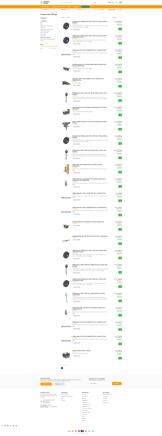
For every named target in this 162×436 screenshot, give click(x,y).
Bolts (41, 22)
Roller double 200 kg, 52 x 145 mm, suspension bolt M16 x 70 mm (89, 122)
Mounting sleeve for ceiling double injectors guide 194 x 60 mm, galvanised (89, 65)
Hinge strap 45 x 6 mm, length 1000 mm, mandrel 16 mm (89, 207)
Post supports (43, 34)
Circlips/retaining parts (45, 30)
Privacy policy (85, 410)
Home (41, 12)
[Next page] (71, 368)
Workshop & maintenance (58, 6)
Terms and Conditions (87, 408)
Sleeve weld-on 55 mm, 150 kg (81, 350)
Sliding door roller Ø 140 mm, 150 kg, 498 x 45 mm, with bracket (89, 93)
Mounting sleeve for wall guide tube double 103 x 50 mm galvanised (89, 108)
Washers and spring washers (46, 26)
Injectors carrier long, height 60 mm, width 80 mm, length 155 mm (88, 79)
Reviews (84, 420)
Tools (69, 6)
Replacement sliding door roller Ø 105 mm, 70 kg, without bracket (90, 136)
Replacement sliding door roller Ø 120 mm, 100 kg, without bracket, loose (89, 36)
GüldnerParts (85, 402)
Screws (41, 40)
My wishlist (105, 398)
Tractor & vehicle (44, 6)
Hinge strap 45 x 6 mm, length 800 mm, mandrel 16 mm (89, 50)
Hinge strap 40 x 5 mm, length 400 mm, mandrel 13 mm (89, 322)
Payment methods (86, 412)
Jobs (83, 416)
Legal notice (84, 414)
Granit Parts (84, 396)
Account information (107, 394)
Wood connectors (44, 32)
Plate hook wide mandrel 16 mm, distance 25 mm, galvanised (87, 165)
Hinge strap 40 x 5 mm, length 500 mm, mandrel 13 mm (89, 336)
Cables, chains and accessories (47, 29)
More (87, 27)
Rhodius (84, 398)
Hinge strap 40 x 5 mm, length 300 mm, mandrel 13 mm (89, 193)
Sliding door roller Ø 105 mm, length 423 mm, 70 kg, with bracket (89, 265)
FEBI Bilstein (85, 400)
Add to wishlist (77, 29)
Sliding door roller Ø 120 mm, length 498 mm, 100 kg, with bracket (88, 294)
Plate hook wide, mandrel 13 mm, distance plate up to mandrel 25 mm (88, 308)
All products (105, 402)
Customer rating (99, 9)
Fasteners (75, 6)
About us (84, 394)
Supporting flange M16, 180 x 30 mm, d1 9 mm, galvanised (89, 236)
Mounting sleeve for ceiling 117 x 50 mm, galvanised (88, 222)
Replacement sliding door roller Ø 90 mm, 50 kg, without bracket (89, 22)
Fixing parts (42, 27)
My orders (105, 396)
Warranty (84, 418)
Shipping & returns (59, 384)
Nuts (41, 24)
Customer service (111, 9)
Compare (105, 400)
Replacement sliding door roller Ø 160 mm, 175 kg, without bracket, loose (89, 279)
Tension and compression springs (47, 39)
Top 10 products (85, 6)
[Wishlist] (116, 2)
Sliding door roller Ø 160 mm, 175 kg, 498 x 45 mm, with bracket (89, 151)
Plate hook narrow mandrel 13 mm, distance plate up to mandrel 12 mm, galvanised (89, 179)
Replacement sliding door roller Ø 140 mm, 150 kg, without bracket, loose (89, 251)
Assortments (43, 35)
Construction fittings (53, 12)
